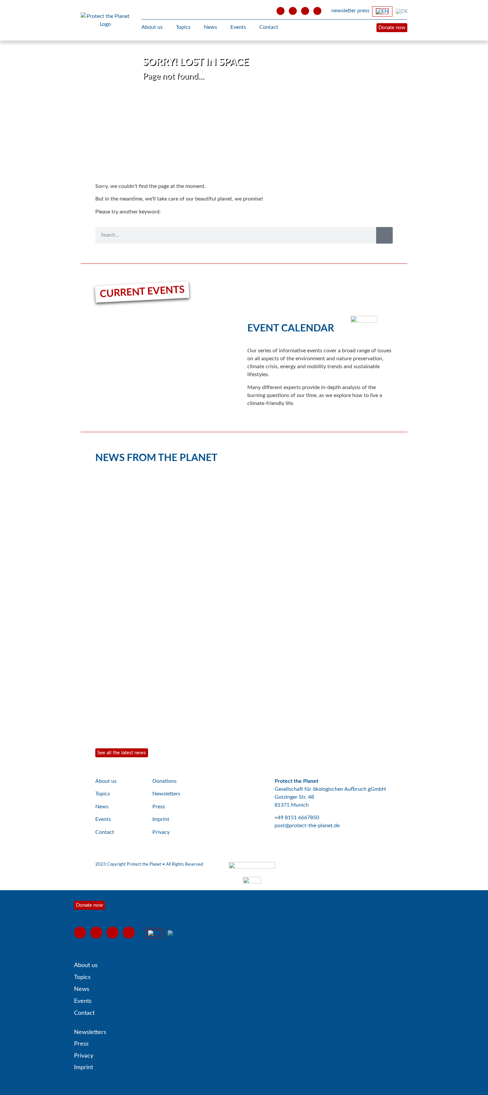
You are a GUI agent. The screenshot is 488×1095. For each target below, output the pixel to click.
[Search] (384, 235)
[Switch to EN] (382, 11)
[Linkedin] (317, 11)
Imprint (160, 819)
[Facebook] (293, 11)
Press (158, 806)
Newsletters (166, 793)
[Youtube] (281, 11)
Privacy (161, 832)
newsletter (343, 10)
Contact (268, 27)
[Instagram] (305, 11)
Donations (164, 781)
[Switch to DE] (401, 11)
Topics (183, 27)
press (363, 10)
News (210, 27)
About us (152, 27)
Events (238, 27)
